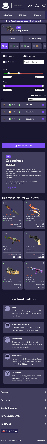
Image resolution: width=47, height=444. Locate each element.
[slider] (9, 73)
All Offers (7, 15)
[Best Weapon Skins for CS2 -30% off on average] (5, 5)
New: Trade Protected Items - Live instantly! (23, 21)
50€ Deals (23, 15)
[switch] (5, 56)
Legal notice (41, 440)
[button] (29, 5)
